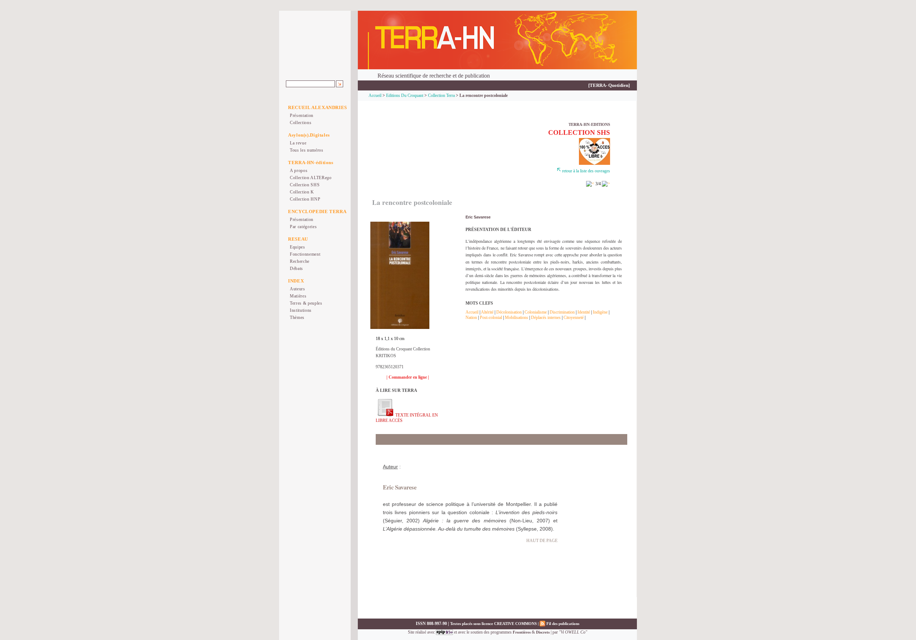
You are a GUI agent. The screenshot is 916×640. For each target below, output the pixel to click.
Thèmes (297, 317)
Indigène (601, 312)
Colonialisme (536, 312)
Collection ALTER (311, 177)
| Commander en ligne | (407, 377)
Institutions (301, 310)
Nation (472, 317)
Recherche (300, 261)
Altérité (487, 312)
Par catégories (303, 226)
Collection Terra (441, 95)
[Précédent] (590, 183)
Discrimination (562, 312)
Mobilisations (516, 317)
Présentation (301, 115)
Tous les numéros (306, 150)
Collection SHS (305, 184)
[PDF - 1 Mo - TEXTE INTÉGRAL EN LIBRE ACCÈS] (385, 415)
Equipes (297, 247)
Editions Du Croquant (404, 95)
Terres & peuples (306, 303)
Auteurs (297, 288)
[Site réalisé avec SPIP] (444, 632)
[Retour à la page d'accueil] (497, 40)
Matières (298, 296)
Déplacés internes (546, 317)
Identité (584, 312)
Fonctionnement (305, 254)
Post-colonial (491, 317)
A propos (298, 170)
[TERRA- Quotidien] (609, 85)
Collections (300, 122)
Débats (296, 268)
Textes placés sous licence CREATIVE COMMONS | (495, 623)
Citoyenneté (574, 317)
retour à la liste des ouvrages (586, 170)
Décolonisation (509, 312)
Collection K (302, 192)
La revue (298, 143)
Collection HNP (305, 199)
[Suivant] (606, 183)
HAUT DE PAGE (541, 540)
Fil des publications (562, 623)
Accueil (375, 95)
